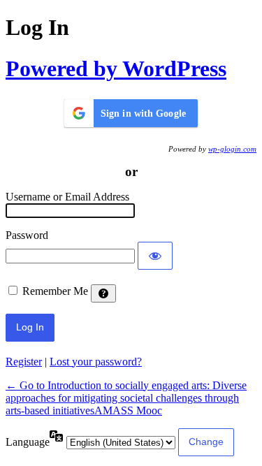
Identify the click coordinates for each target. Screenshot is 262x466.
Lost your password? (96, 361)
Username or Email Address (67, 197)
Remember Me (55, 291)
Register (24, 361)
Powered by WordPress (116, 68)
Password (27, 235)
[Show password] (155, 256)
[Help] (103, 293)
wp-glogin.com (232, 149)
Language (28, 442)
